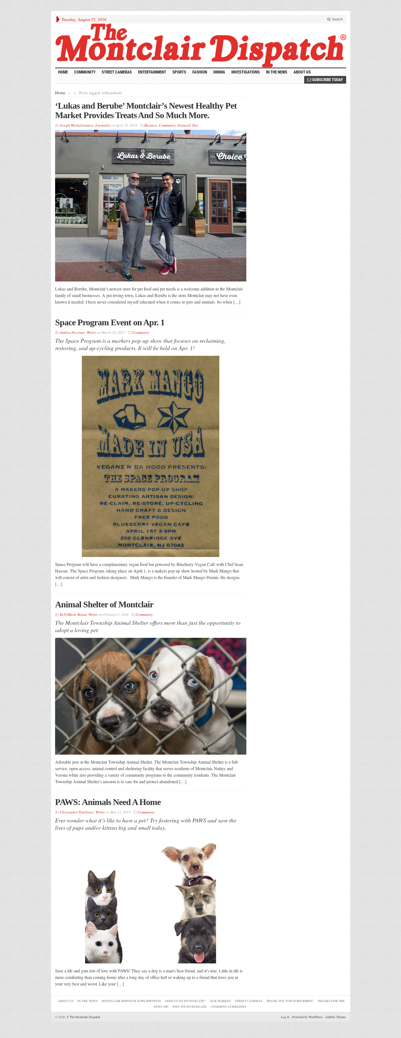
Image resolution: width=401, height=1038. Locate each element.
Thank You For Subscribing (289, 1001)
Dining (219, 72)
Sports (179, 72)
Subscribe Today (327, 79)
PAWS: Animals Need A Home (108, 802)
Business (150, 125)
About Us (302, 72)
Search (337, 19)
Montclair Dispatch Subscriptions (131, 1001)
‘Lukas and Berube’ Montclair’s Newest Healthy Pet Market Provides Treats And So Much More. (146, 110)
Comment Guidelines (228, 1007)
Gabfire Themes (335, 1017)
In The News (87, 1001)
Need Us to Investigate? (185, 1001)
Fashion (199, 72)
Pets (195, 125)
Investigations (245, 72)
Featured (184, 125)
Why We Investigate (189, 1007)
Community (84, 72)
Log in (285, 1017)
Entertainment (152, 72)
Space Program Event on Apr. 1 (109, 322)
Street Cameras (117, 72)
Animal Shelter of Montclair (104, 604)
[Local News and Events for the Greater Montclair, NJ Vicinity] (200, 45)
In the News (276, 72)
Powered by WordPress (307, 1017)
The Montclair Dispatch (83, 1017)
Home (60, 92)
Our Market (220, 1001)
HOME (63, 72)
